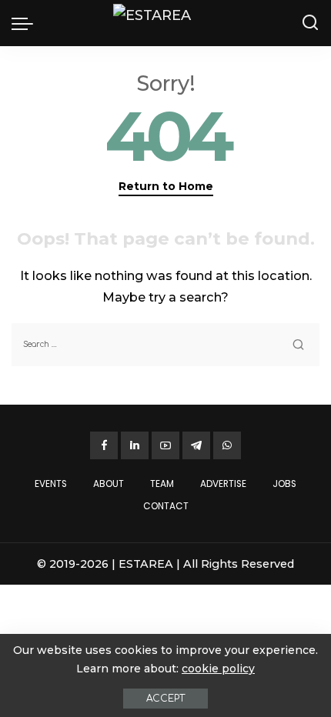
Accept (165, 698)
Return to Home (166, 186)
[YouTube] (165, 445)
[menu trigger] (26, 23)
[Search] (310, 23)
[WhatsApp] (227, 445)
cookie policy (218, 668)
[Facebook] (104, 445)
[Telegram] (196, 445)
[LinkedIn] (135, 445)
